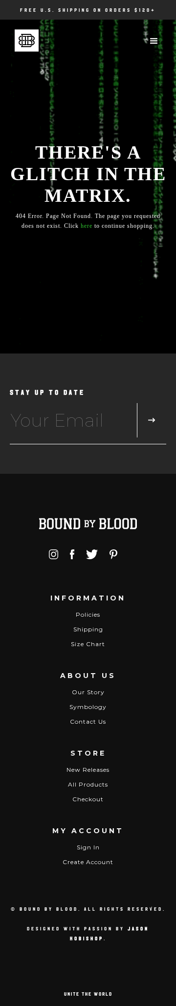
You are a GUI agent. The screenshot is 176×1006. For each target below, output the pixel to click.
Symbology (88, 706)
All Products (88, 784)
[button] (154, 41)
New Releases (88, 769)
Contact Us (88, 721)
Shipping (88, 629)
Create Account (88, 862)
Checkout (88, 799)
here (86, 225)
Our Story (88, 692)
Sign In (88, 847)
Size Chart (88, 644)
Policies (88, 614)
